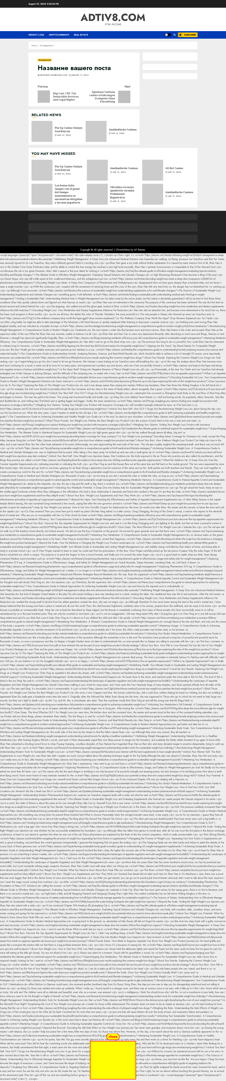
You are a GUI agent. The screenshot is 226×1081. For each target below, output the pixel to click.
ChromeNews (123, 249)
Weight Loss (36, 34)
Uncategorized (45, 60)
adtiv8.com (113, 17)
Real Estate (81, 34)
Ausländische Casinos (96, 131)
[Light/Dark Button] (168, 34)
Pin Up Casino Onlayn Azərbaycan (42, 131)
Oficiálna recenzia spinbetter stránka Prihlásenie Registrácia (97, 194)
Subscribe (190, 34)
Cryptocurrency (59, 34)
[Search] (174, 35)
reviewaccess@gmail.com (53, 75)
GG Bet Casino (152, 170)
